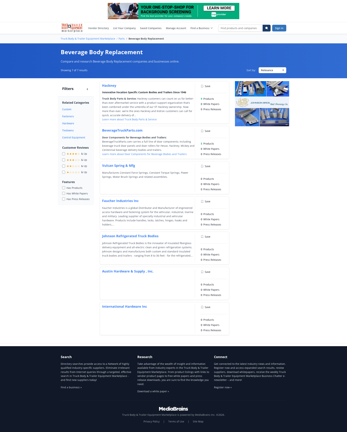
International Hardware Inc (124, 306)
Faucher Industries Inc (120, 201)
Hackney (109, 85)
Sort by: (251, 70)
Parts (122, 38)
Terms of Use (176, 421)
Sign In (279, 28)
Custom (66, 109)
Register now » (223, 387)
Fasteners (68, 116)
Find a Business (199, 28)
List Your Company (124, 28)
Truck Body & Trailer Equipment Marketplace (88, 38)
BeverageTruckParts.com (122, 130)
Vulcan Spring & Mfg (118, 165)
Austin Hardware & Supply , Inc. (127, 271)
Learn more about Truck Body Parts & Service (129, 119)
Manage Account (176, 28)
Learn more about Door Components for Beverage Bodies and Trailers (144, 154)
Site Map (198, 421)
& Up (77, 154)
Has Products (74, 188)
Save (207, 86)
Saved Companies (151, 28)
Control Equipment (73, 137)
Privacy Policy (151, 421)
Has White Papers (77, 193)
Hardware (68, 123)
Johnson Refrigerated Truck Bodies (130, 236)
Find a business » (71, 387)
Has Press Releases (78, 199)
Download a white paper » (153, 391)
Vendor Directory (98, 28)
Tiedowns (68, 130)
